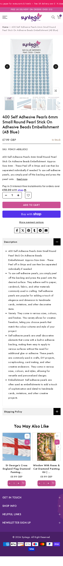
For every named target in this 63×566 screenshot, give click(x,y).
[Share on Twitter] (23, 230)
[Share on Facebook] (17, 230)
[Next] (55, 66)
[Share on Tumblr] (34, 230)
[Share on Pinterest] (28, 230)
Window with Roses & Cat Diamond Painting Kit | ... (46, 468)
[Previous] (7, 66)
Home (5, 27)
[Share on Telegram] (40, 230)
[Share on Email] (46, 230)
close (60, 4)
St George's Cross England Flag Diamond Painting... (17, 468)
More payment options (31, 222)
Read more (22, 179)
